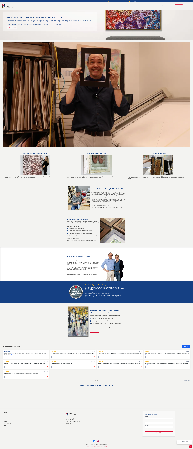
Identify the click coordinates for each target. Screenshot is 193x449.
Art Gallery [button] (121, 5)
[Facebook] (94, 441)
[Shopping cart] (162, 5)
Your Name (147, 416)
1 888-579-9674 (69, 423)
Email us (68, 426)
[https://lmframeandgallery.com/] (8, 6)
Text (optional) (147, 425)
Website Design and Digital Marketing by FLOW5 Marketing (96, 446)
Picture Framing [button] (129, 5)
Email (146, 420)
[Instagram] (98, 441)
